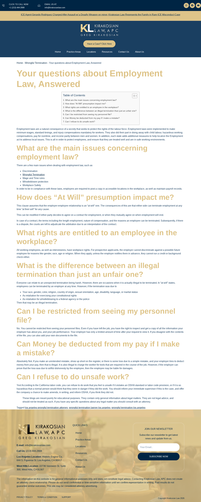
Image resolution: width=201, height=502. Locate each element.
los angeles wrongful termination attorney (46, 407)
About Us (139, 51)
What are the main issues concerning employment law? (91, 100)
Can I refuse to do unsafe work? (80, 122)
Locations (91, 51)
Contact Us (123, 51)
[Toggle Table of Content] (133, 95)
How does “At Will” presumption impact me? (85, 104)
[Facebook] (192, 5)
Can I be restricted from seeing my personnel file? (88, 114)
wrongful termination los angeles (128, 407)
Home (58, 51)
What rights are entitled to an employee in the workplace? (92, 107)
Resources (107, 51)
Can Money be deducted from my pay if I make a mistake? (92, 118)
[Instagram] (186, 5)
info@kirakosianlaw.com (37, 445)
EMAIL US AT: (51, 4)
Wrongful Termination (36, 63)
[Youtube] (198, 5)
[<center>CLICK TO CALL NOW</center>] (3, 5)
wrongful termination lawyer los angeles (89, 407)
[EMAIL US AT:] (39, 5)
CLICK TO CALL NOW (18, 4)
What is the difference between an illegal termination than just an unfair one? (101, 111)
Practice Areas (74, 51)
